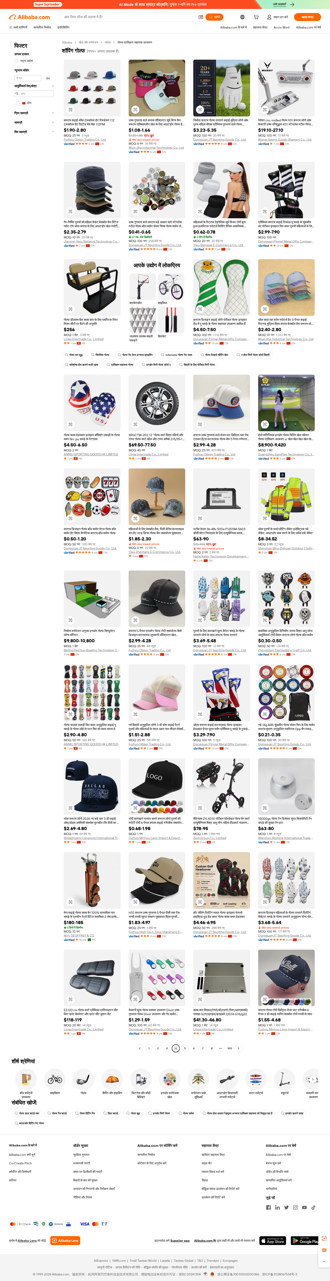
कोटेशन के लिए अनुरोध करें (151, 1163)
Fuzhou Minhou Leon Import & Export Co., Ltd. (157, 838)
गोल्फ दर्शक (188, 1113)
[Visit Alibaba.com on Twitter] (286, 1207)
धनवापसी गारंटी (81, 1163)
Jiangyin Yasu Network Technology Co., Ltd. (92, 241)
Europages (230, 1260)
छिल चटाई (113, 1113)
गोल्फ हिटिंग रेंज (87, 1113)
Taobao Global (183, 1260)
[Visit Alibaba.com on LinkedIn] (277, 1207)
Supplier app (180, 1240)
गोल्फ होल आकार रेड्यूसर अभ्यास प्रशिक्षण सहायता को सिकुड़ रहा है (239, 1113)
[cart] (257, 18)
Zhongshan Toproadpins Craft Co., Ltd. (285, 650)
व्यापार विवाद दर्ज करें (213, 1172)
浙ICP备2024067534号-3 (279, 1274)
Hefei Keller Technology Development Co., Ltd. (221, 556)
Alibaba (67, 42)
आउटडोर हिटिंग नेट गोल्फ (31, 1123)
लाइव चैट (207, 1163)
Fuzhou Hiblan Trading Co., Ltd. (150, 744)
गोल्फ (108, 42)
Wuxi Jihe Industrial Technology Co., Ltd (156, 147)
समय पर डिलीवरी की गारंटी (87, 1172)
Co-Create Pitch (20, 1163)
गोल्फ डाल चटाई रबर (29, 1113)
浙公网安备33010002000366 (238, 1274)
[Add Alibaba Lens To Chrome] (65, 1240)
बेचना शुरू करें (273, 1163)
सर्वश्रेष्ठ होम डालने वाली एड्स (83, 364)
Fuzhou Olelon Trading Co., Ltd (85, 139)
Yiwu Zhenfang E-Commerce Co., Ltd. (155, 552)
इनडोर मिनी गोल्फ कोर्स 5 (158, 364)
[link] (324, 1238)
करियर (12, 1180)
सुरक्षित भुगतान (81, 1154)
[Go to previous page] (140, 1048)
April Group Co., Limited (209, 838)
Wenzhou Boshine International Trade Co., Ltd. (286, 838)
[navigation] (34, 546)
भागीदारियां (271, 1189)
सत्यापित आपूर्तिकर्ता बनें (279, 1180)
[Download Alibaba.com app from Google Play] (306, 1240)
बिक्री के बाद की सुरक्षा (85, 1180)
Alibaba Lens (27, 1240)
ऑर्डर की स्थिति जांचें (277, 1172)
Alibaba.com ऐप (205, 1240)
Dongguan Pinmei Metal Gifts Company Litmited (286, 241)
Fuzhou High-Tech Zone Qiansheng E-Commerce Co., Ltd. (157, 932)
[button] (201, 17)
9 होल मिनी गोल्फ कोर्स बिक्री (255, 354)
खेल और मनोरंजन (88, 42)
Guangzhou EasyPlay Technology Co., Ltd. (286, 454)
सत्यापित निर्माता (146, 1154)
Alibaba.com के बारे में (23, 1145)
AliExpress (101, 1260)
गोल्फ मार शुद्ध (76, 354)
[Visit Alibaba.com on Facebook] (268, 1207)
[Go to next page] (239, 1048)
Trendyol (213, 1260)
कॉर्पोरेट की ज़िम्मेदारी (20, 1172)
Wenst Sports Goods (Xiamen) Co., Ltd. (285, 139)
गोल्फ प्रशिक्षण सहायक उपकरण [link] (134, 42)
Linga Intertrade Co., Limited (83, 339)
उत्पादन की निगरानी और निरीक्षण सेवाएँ (94, 1189)
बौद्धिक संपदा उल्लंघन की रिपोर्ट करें (220, 1189)
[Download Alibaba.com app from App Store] (272, 1240)
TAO (200, 1260)
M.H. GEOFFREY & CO (79, 935)
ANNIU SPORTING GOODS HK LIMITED (91, 454)
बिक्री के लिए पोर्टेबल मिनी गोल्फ (199, 364)
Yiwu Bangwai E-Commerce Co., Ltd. (218, 245)
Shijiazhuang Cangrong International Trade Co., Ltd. (92, 838)
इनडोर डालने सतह (294, 1113)
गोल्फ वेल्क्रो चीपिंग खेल (216, 354)
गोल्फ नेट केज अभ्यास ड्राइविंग (137, 354)
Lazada (165, 1260)
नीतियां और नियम (82, 1197)
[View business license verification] (205, 1274)
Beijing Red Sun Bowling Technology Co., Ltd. (92, 650)
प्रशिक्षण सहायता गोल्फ (122, 364)
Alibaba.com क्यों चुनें (22, 1154)
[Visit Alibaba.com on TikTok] (313, 1207)
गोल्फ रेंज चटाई (59, 1113)
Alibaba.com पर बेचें (278, 1154)
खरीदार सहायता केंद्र (213, 1154)
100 (229, 1048)
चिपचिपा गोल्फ (102, 354)
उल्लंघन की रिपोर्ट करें (213, 1197)
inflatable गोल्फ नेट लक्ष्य (178, 354)
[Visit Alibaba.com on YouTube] (304, 1207)
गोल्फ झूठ (135, 1113)
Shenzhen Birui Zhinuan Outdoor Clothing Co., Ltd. (286, 548)
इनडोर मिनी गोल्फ (161, 1113)
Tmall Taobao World (143, 1260)
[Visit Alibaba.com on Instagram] (295, 1207)
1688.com (119, 1260)
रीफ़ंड (205, 1180)
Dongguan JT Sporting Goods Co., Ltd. (219, 139)
